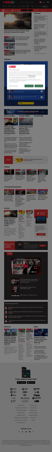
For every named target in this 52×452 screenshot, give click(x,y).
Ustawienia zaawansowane (13, 85)
